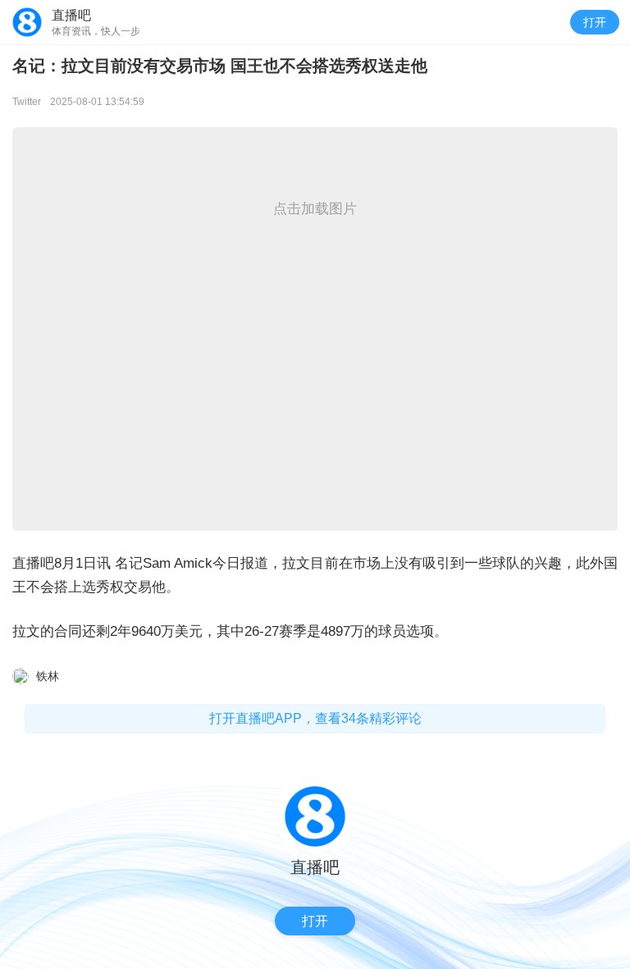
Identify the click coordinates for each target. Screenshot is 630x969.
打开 (594, 22)
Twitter (26, 101)
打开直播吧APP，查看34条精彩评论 (315, 718)
